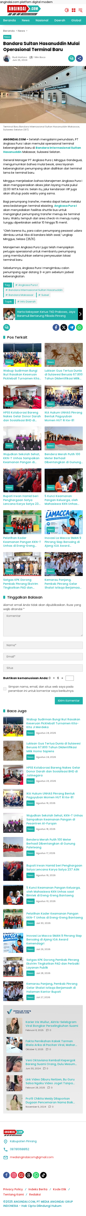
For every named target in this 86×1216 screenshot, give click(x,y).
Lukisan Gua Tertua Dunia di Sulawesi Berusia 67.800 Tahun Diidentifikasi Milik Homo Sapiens (64, 375)
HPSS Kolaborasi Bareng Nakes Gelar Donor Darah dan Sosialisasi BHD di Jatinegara (22, 416)
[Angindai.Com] (31, 10)
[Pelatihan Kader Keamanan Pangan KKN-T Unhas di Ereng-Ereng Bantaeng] (22, 522)
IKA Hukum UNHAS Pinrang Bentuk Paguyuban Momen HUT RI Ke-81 (63, 416)
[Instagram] (14, 1175)
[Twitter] (63, 327)
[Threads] (28, 1175)
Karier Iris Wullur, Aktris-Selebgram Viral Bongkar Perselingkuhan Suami (52, 1024)
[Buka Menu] (73, 10)
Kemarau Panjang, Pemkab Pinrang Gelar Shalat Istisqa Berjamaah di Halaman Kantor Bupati (63, 584)
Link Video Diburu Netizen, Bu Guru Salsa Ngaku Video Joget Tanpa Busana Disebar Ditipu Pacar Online (51, 1081)
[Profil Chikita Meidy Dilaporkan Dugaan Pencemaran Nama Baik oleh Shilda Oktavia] (14, 1102)
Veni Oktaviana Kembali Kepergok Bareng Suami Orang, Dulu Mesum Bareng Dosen (50, 1062)
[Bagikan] (79, 58)
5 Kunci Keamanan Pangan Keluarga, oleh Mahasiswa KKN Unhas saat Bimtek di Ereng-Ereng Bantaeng (61, 500)
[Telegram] (71, 327)
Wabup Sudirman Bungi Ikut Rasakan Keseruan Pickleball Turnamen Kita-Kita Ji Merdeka (22, 375)
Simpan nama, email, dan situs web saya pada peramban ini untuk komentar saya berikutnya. (41, 689)
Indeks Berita (37, 1189)
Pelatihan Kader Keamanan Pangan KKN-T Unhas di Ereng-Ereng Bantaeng (22, 542)
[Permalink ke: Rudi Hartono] (7, 58)
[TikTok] (43, 1175)
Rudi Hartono (19, 57)
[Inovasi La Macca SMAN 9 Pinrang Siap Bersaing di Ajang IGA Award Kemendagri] (64, 522)
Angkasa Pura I (28, 285)
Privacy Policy (13, 1189)
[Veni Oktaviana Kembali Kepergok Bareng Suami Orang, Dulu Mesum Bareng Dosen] (14, 1064)
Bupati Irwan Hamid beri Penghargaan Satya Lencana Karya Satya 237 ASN (21, 500)
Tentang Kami (13, 1194)
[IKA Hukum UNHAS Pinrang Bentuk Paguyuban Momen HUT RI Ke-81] (64, 397)
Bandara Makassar (21, 295)
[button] (66, 10)
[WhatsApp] (79, 327)
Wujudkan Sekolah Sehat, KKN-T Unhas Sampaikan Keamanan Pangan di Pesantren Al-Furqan (21, 458)
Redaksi (35, 1194)
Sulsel (45, 295)
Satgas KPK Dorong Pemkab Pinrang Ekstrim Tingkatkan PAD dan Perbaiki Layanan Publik (20, 584)
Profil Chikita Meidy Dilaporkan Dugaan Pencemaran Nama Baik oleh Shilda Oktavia (49, 1101)
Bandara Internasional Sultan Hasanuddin (36, 290)
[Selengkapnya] (43, 1011)
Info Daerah (28, 301)
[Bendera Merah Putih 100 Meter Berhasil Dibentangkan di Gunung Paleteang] (64, 438)
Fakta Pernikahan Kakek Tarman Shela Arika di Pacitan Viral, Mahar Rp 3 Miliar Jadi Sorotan (50, 1043)
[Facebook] (56, 327)
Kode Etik (59, 1189)
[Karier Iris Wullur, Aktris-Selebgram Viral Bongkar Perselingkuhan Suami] (14, 1026)
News (7, 36)
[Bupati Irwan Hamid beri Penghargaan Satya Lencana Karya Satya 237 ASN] (22, 480)
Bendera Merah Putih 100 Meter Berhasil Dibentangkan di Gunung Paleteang (63, 458)
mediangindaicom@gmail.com (32, 1157)
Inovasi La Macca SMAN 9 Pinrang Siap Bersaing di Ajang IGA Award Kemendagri (63, 542)
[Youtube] (21, 1175)
